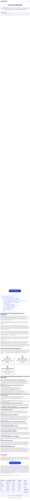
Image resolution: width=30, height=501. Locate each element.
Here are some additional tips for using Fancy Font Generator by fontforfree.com (15, 300)
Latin (13, 481)
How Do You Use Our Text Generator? (7, 296)
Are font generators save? (7, 303)
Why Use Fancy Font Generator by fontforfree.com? (11, 299)
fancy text (6, 404)
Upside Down (2, 490)
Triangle (19, 487)
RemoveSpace (26, 491)
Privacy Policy (16, 495)
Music (19, 483)
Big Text (7, 483)
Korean (13, 485)
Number (13, 482)
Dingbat (19, 490)
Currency (19, 485)
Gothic (1, 486)
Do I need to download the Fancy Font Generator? (10, 301)
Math (25, 481)
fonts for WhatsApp (6, 437)
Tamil (13, 487)
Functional (25, 484)
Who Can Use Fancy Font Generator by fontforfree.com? (11, 298)
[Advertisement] (15, 21)
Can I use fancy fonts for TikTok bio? (8, 307)
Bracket (25, 487)
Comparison (25, 483)
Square (19, 486)
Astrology (19, 484)
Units (24, 485)
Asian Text (7, 489)
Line (18, 489)
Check (25, 486)
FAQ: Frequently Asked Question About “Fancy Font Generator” (11, 297)
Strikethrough (2, 485)
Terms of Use (20, 495)
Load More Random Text (15, 290)
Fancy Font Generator (4, 316)
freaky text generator (9, 450)
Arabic (13, 486)
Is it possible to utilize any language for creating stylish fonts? (12, 302)
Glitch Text (7, 486)
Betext (25, 490)
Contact (11, 495)
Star (18, 481)
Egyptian (13, 489)
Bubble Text (7, 481)
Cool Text (7, 485)
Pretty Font (25, 492)
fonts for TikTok (11, 432)
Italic (1, 482)
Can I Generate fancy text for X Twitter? (9, 306)
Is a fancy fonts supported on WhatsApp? (9, 308)
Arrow (19, 482)
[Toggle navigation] (18, 1)
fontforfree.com (10, 465)
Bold (1, 481)
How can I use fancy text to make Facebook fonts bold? (11, 305)
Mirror (1, 487)
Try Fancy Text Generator (15, 462)
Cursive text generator (4, 441)
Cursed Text (8, 484)
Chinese (13, 483)
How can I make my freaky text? (8, 310)
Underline (2, 484)
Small (1, 489)
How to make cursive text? (7, 309)
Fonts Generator (6, 331)
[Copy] (13, 34)
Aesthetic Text (8, 482)
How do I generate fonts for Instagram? (9, 304)
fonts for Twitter (11, 427)
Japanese (13, 484)
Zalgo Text (7, 490)
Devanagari (13, 490)
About (9, 495)
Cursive (1, 483)
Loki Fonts (7, 487)
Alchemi (25, 482)
